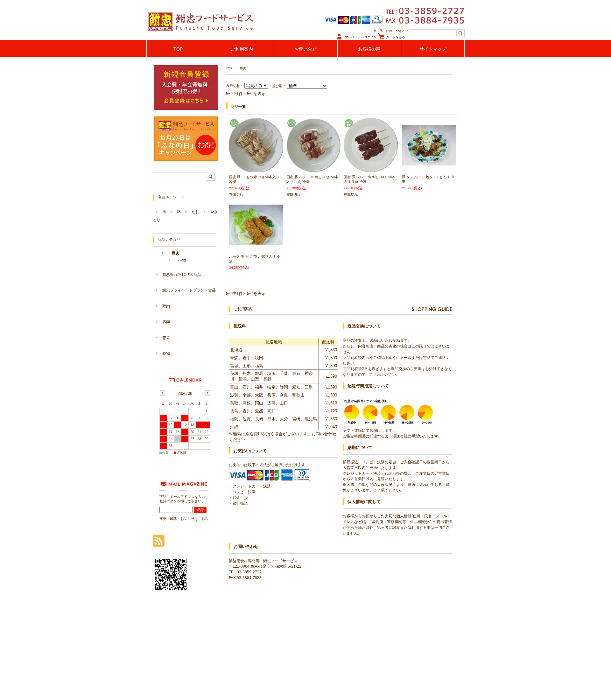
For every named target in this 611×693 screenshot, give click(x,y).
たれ (389, 30)
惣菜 (166, 337)
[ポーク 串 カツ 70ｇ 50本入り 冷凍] (256, 242)
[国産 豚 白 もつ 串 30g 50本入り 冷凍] (256, 169)
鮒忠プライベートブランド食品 (189, 290)
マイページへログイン (361, 37)
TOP (178, 49)
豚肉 (175, 253)
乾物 (166, 353)
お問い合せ (305, 49)
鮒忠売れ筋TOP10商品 (181, 274)
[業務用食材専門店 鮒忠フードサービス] (200, 38)
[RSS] (159, 543)
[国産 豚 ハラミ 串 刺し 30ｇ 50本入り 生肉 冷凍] (313, 169)
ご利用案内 (242, 49)
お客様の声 (369, 49)
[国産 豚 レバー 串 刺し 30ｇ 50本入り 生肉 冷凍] (371, 169)
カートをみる (395, 37)
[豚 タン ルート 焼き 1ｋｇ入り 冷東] (429, 162)
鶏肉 (166, 306)
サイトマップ (432, 49)
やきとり (402, 30)
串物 (182, 260)
